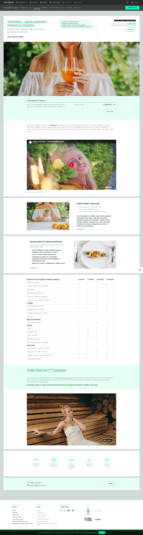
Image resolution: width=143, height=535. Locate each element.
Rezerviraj (132, 8)
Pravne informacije (40, 514)
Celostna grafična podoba (42, 519)
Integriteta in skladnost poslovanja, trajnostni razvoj (46, 524)
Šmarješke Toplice (11, 8)
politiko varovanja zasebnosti (89, 532)
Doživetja (45, 7)
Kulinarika (68, 7)
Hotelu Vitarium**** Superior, (63, 378)
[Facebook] (60, 510)
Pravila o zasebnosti (41, 517)
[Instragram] (64, 510)
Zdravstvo (77, 7)
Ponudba (37, 7)
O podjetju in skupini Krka (42, 521)
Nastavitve (102, 532)
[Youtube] (69, 510)
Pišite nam (38, 510)
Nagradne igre (39, 512)
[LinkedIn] (73, 510)
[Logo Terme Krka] (9, 2)
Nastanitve (24, 7)
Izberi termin (110, 111)
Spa (31, 7)
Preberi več (80, 229)
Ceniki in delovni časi (56, 7)
